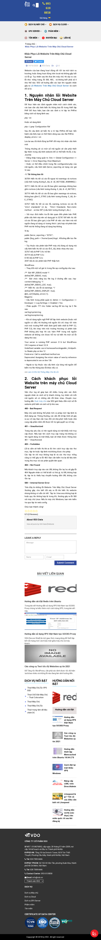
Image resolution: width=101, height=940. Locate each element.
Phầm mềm (29, 905)
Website (51, 524)
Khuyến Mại (51, 38)
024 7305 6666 (36, 859)
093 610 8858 (47, 8)
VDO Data (46, 66)
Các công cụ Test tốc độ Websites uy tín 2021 (47, 666)
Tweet (40, 61)
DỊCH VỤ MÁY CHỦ (37, 24)
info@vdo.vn (37, 877)
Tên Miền (33, 38)
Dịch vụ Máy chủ (31, 893)
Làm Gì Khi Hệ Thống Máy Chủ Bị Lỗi (43, 372)
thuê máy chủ (40, 401)
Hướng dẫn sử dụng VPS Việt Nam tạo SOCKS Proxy (50, 634)
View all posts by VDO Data (37, 524)
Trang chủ (30, 44)
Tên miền (28, 908)
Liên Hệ (67, 38)
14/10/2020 (33, 66)
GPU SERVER (34, 31)
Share (29, 61)
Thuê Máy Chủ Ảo (35, 706)
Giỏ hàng (44, 18)
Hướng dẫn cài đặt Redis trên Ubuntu (43, 601)
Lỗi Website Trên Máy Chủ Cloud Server (50, 86)
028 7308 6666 (36, 870)
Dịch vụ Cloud (30, 897)
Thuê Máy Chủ (33, 701)
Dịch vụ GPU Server (33, 901)
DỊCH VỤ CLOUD (60, 24)
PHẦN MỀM (53, 31)
